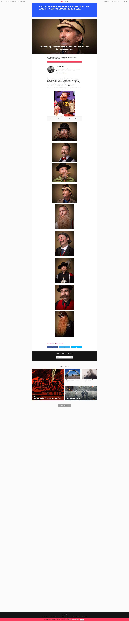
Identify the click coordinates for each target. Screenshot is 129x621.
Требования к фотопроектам (63, 616)
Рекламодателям (54, 616)
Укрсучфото (78, 616)
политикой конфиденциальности (74, 619)
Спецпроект (14, 1)
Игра (7, 1)
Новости (10, 1)
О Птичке (43, 616)
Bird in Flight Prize (72, 616)
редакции (73, 618)
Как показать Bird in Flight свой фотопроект (55, 343)
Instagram (67, 61)
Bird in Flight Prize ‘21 (21, 1)
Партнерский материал (114, 1)
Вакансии (48, 616)
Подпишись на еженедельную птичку (64, 353)
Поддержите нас (106, 1)
